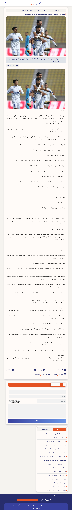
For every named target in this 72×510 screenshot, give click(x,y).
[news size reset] (13, 65)
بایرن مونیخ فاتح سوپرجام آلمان (59, 479)
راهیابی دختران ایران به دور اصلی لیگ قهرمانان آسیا (54, 460)
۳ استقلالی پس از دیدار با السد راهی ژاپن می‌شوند (55, 464)
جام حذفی (37, 374)
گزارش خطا (40, 370)
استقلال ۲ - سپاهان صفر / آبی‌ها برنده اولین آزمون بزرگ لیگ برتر (52, 456)
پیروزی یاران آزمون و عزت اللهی (59, 483)
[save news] (11, 11)
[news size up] (8, 65)
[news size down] (17, 65)
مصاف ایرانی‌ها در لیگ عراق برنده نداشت (57, 475)
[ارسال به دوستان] (14, 10)
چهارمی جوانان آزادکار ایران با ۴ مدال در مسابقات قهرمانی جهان (52, 449)
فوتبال (55, 10)
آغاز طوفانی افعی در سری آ (60, 471)
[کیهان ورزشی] (36, 2)
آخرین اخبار (59, 429)
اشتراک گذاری (9, 370)
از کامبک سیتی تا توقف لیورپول (59, 438)
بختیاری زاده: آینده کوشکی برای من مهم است (56, 441)
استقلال (55, 374)
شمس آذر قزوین (46, 374)
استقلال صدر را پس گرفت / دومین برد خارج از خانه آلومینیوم (52, 453)
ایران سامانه (32, 508)
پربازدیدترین (45, 429)
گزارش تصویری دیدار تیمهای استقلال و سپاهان (56, 445)
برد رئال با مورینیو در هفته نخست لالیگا (57, 468)
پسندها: (31, 370)
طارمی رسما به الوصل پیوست (59, 487)
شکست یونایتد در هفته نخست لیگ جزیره (56, 490)
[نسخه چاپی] (8, 11)
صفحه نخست (61, 10)
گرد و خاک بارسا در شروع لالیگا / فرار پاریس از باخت (54, 434)
